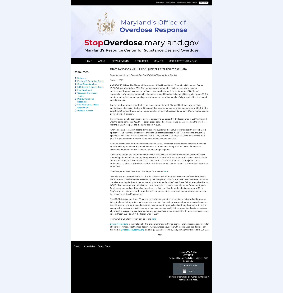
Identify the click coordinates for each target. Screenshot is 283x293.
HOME (89, 61)
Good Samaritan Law (87, 84)
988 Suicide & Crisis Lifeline (90, 87)
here (165, 171)
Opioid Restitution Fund (183, 61)
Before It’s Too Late (119, 224)
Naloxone (81, 78)
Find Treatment (84, 90)
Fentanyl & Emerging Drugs (90, 81)
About (101, 61)
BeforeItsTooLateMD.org (132, 230)
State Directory (170, 2)
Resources (141, 61)
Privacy (77, 246)
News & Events (120, 61)
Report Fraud (104, 246)
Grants (158, 61)
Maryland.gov (160, 2)
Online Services (192, 2)
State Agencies (181, 2)
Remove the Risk (85, 110)
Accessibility (89, 246)
